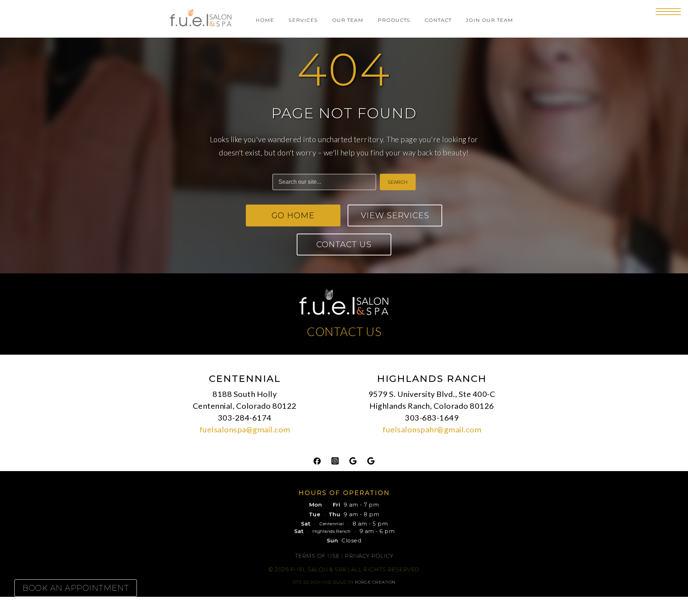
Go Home (293, 215)
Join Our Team (489, 20)
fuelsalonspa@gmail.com (244, 429)
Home (264, 20)
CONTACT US (344, 331)
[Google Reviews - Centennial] (353, 460)
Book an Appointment (75, 588)
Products (394, 20)
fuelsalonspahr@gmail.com (431, 429)
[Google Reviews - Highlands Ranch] (370, 460)
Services (303, 20)
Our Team (347, 20)
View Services (395, 215)
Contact (438, 20)
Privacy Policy (369, 555)
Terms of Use (317, 555)
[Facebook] (317, 460)
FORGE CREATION (375, 582)
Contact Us (344, 244)
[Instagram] (335, 460)
